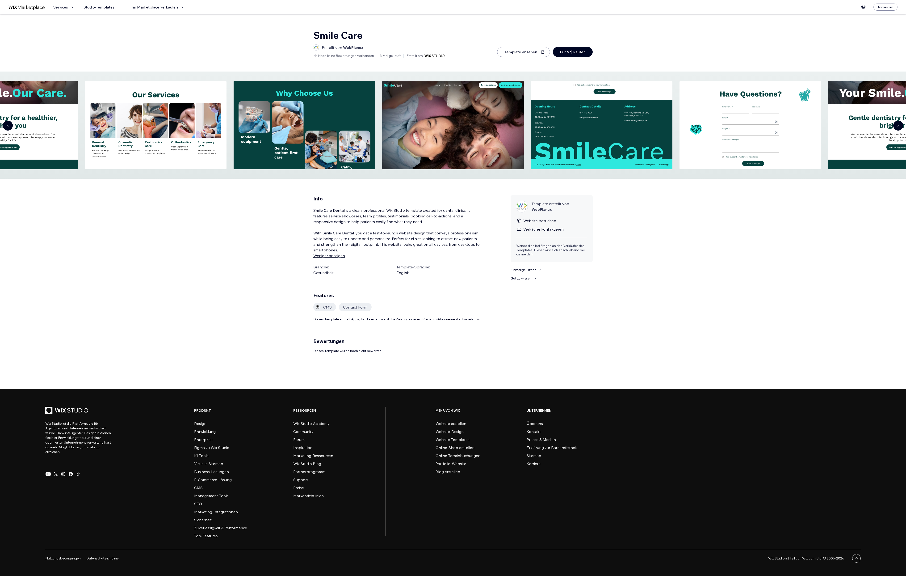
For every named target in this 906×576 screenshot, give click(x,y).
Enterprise (203, 439)
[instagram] (63, 474)
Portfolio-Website (451, 463)
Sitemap (534, 455)
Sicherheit (203, 519)
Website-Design (450, 431)
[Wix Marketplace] (26, 7)
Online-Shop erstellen (455, 447)
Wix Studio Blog (307, 463)
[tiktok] (78, 474)
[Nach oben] (856, 558)
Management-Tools (211, 495)
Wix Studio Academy (311, 423)
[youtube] (48, 474)
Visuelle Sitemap (208, 463)
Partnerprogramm (309, 471)
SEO (198, 503)
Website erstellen (451, 423)
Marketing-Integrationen (216, 511)
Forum (299, 439)
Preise (298, 487)
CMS (198, 487)
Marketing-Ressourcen (313, 455)
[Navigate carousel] (8, 126)
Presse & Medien (541, 439)
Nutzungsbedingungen (63, 558)
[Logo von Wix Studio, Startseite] (67, 411)
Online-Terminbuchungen (458, 455)
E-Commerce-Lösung (213, 479)
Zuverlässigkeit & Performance (220, 527)
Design (200, 423)
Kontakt (534, 431)
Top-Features (206, 536)
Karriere (534, 463)
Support (300, 479)
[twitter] (56, 474)
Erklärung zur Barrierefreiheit (552, 447)
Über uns (535, 423)
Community (303, 431)
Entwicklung (205, 431)
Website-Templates (453, 439)
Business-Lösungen (211, 471)
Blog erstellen (448, 471)
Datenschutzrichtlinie (102, 558)
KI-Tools (201, 455)
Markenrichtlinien (308, 495)
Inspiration (302, 447)
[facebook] (71, 474)
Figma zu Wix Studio (211, 447)
